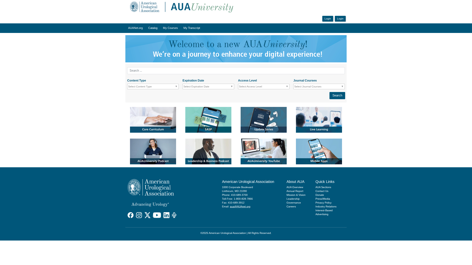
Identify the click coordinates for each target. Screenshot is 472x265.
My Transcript (191, 27)
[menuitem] (135, 28)
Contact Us (321, 191)
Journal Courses (305, 80)
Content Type (136, 80)
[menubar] (164, 28)
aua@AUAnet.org (240, 206)
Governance (294, 202)
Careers (291, 206)
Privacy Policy (323, 202)
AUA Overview (295, 187)
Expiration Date (193, 80)
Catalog (152, 27)
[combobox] (144, 86)
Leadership (293, 198)
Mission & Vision (296, 194)
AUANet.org (135, 27)
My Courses (170, 27)
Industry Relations (325, 206)
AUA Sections (323, 187)
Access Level (247, 80)
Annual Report (295, 191)
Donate (319, 194)
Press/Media (322, 198)
